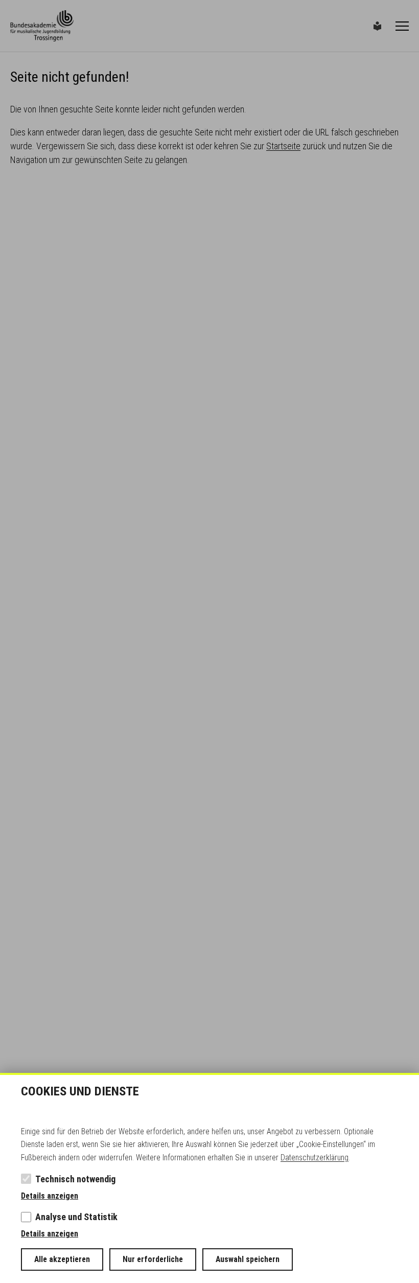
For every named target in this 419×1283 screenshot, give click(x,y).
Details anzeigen (49, 1196)
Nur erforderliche (153, 1259)
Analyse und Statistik (76, 1216)
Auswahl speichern (248, 1259)
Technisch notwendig (75, 1179)
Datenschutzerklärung (314, 1157)
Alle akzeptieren (62, 1259)
